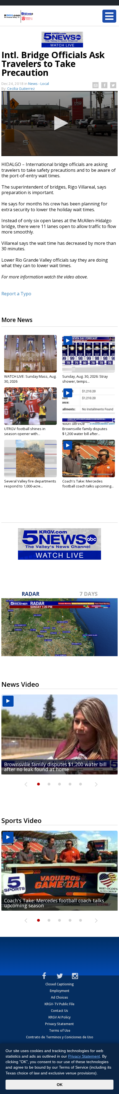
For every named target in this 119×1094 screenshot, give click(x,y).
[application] (59, 123)
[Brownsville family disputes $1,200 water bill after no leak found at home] (88, 406)
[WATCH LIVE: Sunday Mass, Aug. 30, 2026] (30, 353)
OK (60, 1084)
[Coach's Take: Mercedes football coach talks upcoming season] (88, 458)
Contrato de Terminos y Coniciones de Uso (59, 1037)
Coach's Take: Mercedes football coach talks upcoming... (88, 484)
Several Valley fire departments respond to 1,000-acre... (30, 484)
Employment (59, 990)
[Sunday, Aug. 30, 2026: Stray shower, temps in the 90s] (88, 353)
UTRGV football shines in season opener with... (24, 431)
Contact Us (59, 1010)
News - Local (38, 83)
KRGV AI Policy (59, 1017)
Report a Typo (16, 294)
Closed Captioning (59, 984)
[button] (59, 123)
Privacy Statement (59, 1023)
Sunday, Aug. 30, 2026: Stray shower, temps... (85, 379)
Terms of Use (59, 1030)
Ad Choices (59, 997)
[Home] (37, 16)
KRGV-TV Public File (59, 1004)
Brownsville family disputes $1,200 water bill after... (84, 431)
